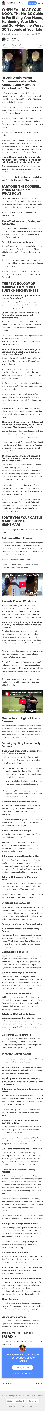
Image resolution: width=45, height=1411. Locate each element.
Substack (11, 1406)
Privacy (21, 1395)
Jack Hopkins (11, 38)
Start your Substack (16, 1401)
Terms (27, 1395)
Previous (8, 1384)
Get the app (33, 1401)
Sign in (40, 3)
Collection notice (37, 1395)
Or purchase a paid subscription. (22, 1373)
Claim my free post (22, 1367)
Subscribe (32, 3)
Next (38, 1384)
